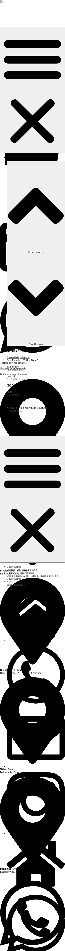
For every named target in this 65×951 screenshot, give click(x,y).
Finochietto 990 (15, 369)
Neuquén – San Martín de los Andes (27, 407)
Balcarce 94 (13, 394)
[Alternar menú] (32, 90)
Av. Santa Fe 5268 (16, 379)
